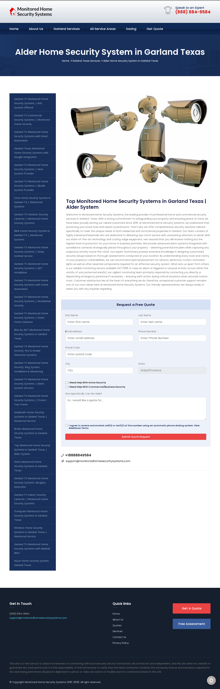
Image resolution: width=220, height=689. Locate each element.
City (67, 363)
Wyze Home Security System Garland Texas (31, 563)
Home (14, 29)
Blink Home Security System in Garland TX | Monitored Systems (32, 235)
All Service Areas (103, 29)
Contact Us (119, 637)
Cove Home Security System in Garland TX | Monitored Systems (32, 202)
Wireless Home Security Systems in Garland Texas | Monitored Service (30, 532)
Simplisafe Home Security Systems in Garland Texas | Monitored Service (30, 416)
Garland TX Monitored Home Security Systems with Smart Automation (31, 136)
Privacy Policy (121, 643)
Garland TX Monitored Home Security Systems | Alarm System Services (31, 383)
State (141, 363)
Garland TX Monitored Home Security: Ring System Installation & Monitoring (31, 367)
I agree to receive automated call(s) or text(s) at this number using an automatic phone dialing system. (134, 426)
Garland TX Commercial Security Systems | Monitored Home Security (32, 120)
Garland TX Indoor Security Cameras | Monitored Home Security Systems (31, 499)
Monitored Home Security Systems (45, 682)
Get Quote (155, 29)
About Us (36, 29)
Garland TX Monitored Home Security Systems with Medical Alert (32, 548)
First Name (71, 315)
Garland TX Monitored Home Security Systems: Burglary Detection (31, 482)
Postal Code (72, 347)
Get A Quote (191, 608)
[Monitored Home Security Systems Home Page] (30, 11)
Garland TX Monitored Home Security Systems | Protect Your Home (31, 400)
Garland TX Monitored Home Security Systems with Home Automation (31, 285)
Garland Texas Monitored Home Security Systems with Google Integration (31, 153)
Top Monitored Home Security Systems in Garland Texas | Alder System (32, 449)
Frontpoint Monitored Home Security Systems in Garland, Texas (31, 515)
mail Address (73, 331)
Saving (131, 29)
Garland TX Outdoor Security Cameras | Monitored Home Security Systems (31, 219)
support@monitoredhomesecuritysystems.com (98, 461)
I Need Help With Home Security (87, 382)
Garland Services (66, 29)
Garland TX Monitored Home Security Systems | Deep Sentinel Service (31, 252)
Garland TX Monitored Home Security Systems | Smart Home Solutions (31, 318)
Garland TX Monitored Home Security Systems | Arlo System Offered (31, 103)
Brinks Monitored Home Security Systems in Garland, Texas (31, 433)
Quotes (117, 625)
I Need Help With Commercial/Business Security (97, 387)
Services (118, 631)
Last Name (144, 315)
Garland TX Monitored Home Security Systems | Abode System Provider (31, 186)
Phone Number (147, 331)
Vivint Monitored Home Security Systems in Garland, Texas (31, 466)
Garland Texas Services (86, 61)
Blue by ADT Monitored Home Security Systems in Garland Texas (32, 334)
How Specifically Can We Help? (83, 393)
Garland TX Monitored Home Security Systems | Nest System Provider (31, 169)
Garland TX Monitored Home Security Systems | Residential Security (32, 301)
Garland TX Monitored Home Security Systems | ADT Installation (31, 268)
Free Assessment (191, 624)
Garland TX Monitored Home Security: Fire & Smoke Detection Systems (31, 350)
